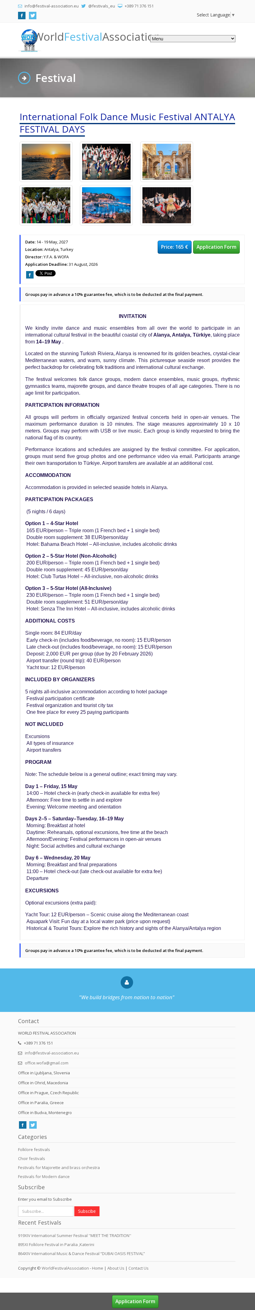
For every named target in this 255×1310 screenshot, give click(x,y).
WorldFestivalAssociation (65, 1268)
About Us (115, 1268)
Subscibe (87, 1211)
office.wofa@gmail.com (46, 1063)
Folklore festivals (34, 1149)
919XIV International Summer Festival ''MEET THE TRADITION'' (74, 1235)
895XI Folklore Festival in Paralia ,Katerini (56, 1244)
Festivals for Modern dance (44, 1176)
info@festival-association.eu (52, 1053)
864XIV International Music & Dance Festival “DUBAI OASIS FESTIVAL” (81, 1253)
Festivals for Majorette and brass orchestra (59, 1167)
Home (97, 1268)
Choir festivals (31, 1158)
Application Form (216, 246)
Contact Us (138, 1268)
